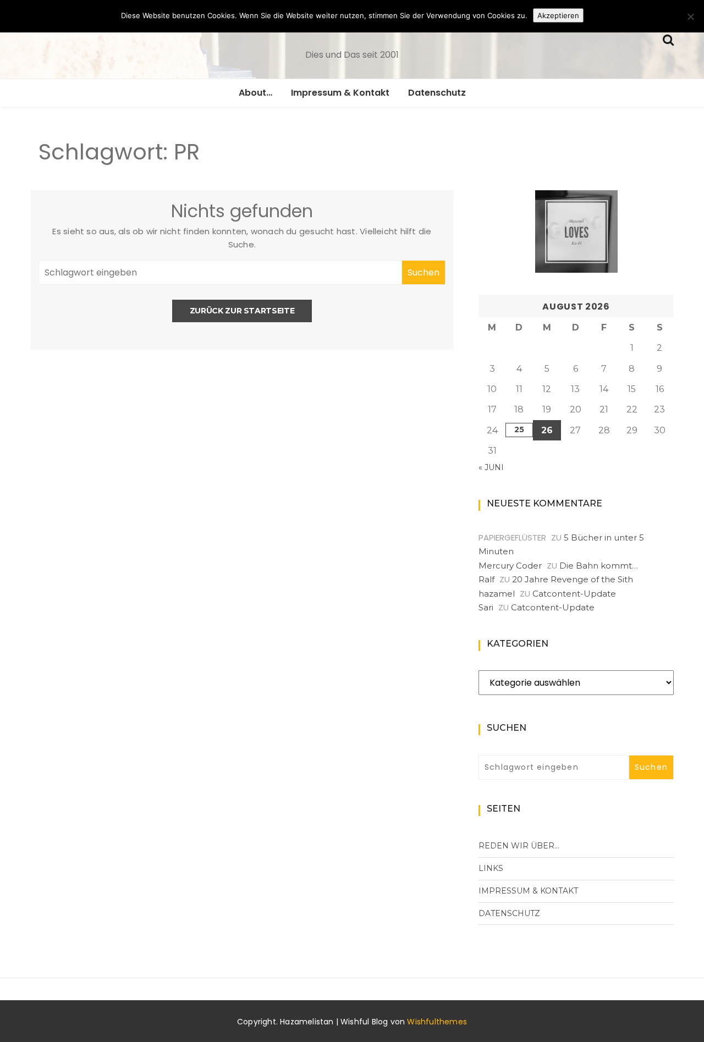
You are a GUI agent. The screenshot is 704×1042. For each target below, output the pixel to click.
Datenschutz (437, 92)
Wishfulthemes (437, 1021)
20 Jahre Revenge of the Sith (572, 579)
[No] (690, 16)
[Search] (668, 38)
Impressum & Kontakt (340, 92)
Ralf (486, 579)
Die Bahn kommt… (598, 565)
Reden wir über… (519, 846)
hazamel (497, 593)
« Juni (491, 467)
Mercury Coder (510, 565)
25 (519, 429)
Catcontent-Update (574, 593)
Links (491, 868)
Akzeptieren (558, 15)
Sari (486, 607)
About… (255, 92)
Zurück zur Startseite (242, 311)
